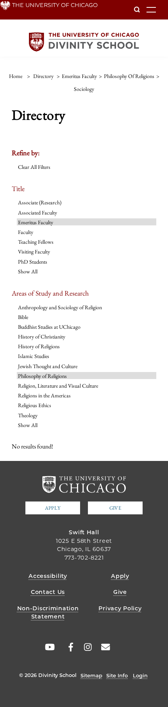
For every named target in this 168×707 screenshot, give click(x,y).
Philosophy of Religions (42, 375)
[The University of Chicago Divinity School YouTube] (48, 647)
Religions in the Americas (44, 395)
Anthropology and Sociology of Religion (60, 307)
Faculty (25, 232)
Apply (53, 508)
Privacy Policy (119, 608)
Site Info (117, 675)
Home (15, 76)
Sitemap (91, 675)
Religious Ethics (34, 405)
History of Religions (39, 346)
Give (115, 508)
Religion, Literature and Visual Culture (58, 385)
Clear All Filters (34, 166)
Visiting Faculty (34, 251)
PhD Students (32, 261)
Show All (28, 271)
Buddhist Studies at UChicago (49, 326)
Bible (23, 317)
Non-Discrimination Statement (48, 612)
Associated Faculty (37, 212)
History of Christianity (41, 336)
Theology (28, 415)
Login (140, 675)
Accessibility (48, 575)
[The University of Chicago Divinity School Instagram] (85, 647)
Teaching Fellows (36, 241)
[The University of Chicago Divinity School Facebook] (66, 647)
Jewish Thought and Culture (47, 366)
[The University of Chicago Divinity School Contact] (103, 647)
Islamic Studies (33, 356)
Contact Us (48, 591)
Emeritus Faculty (35, 222)
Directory (43, 76)
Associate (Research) (39, 202)
